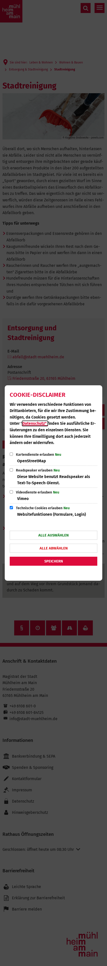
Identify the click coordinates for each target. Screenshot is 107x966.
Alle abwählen (54, 548)
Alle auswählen (53, 535)
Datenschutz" (35, 423)
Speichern (53, 561)
